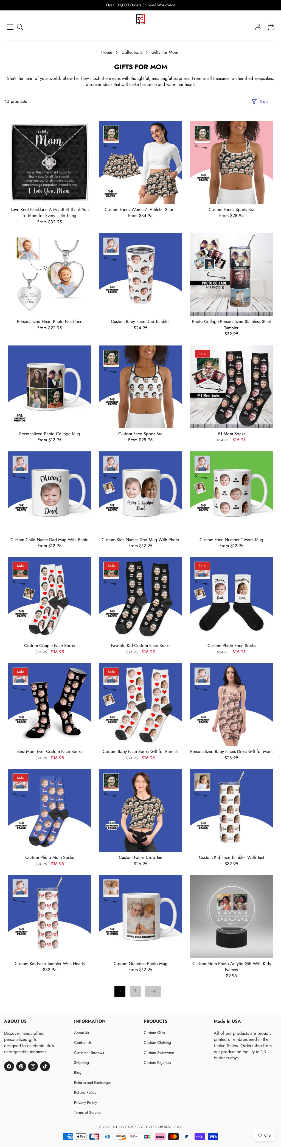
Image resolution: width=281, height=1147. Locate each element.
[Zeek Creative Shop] (140, 21)
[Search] (20, 27)
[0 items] (271, 27)
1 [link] (120, 991)
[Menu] (10, 27)
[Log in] (258, 27)
